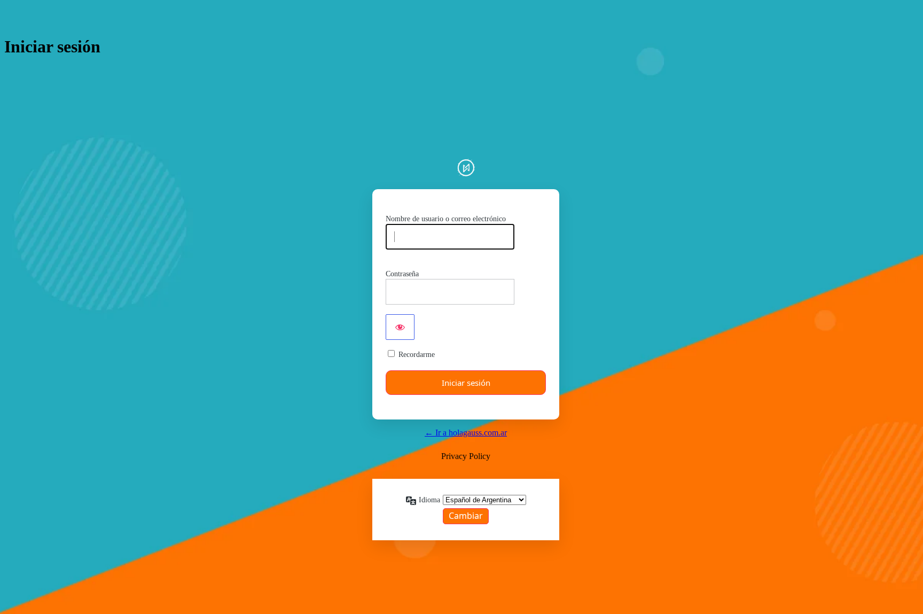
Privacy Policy (465, 456)
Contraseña (402, 274)
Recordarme (416, 355)
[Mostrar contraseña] (400, 327)
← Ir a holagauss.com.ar (466, 432)
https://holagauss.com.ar (465, 167)
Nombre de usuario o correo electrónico (446, 219)
